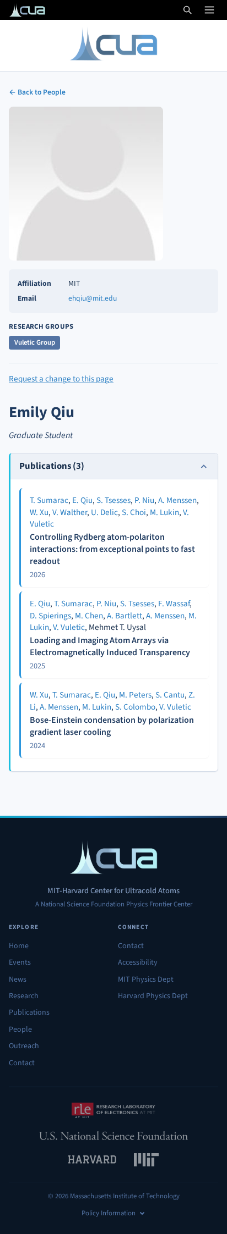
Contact (22, 1063)
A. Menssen (177, 500)
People (20, 1029)
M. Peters (135, 695)
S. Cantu (170, 695)
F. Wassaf (174, 603)
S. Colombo (135, 707)
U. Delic (104, 512)
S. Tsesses (113, 500)
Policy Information (109, 1213)
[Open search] (187, 10)
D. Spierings (50, 616)
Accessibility (138, 962)
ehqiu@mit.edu (92, 298)
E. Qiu (82, 500)
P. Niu (144, 500)
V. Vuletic (69, 627)
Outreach (24, 1046)
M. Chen (89, 616)
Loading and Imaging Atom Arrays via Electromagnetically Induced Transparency (110, 646)
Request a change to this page (61, 379)
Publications (29, 1012)
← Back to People (37, 92)
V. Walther (69, 512)
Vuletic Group (34, 342)
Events (20, 962)
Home (19, 945)
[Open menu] (209, 10)
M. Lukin (164, 512)
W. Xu (39, 512)
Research (24, 995)
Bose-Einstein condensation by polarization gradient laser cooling (112, 726)
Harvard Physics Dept (153, 995)
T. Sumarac (49, 500)
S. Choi (134, 512)
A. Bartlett (124, 616)
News (17, 979)
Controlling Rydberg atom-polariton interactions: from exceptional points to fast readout (112, 549)
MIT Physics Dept (146, 979)
